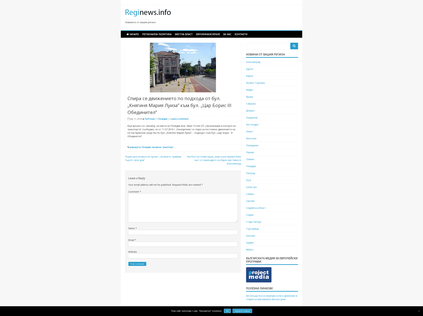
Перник (250, 152)
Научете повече (242, 311)
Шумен (250, 242)
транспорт (167, 147)
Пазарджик (252, 145)
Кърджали (252, 117)
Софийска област (256, 207)
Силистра (251, 187)
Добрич (250, 110)
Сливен (250, 194)
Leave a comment (179, 118)
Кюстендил (252, 124)
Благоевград (253, 62)
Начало (134, 34)
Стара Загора (253, 221)
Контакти (241, 34)
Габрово (251, 103)
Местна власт (184, 34)
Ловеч (249, 131)
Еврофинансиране (208, 34)
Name (132, 228)
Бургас (249, 68)
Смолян (250, 201)
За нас (227, 34)
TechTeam (150, 118)
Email (132, 240)
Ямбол (249, 249)
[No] (419, 311)
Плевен (250, 159)
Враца (249, 96)
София (249, 214)
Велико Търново (255, 82)
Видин (249, 89)
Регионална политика (157, 34)
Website (132, 251)
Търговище (252, 228)
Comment (134, 191)
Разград (250, 173)
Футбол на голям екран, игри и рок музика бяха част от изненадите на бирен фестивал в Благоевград (214, 160)
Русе (248, 180)
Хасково (250, 235)
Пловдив (162, 118)
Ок (227, 311)
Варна (249, 75)
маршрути (135, 147)
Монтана (251, 138)
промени (156, 147)
